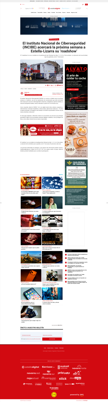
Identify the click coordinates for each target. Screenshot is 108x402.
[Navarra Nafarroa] (54, 388)
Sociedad (53, 12)
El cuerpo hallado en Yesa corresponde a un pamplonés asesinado (76, 278)
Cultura (49, 12)
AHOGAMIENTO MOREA (39, 1)
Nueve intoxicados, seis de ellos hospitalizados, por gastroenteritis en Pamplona (75, 266)
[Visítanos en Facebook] (20, 4)
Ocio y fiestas (58, 12)
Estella (22, 88)
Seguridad (54, 351)
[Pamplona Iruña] (80, 384)
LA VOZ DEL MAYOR (75, 1)
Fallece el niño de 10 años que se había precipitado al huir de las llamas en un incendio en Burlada (76, 258)
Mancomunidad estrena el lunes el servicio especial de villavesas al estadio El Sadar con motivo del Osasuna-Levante (76, 282)
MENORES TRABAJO (52, 1)
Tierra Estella (39, 12)
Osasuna (68, 12)
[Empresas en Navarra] (28, 384)
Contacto (56, 348)
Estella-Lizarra (33, 12)
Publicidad (61, 348)
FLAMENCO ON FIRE (63, 1)
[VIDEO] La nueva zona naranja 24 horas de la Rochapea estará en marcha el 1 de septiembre (76, 271)
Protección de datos (61, 351)
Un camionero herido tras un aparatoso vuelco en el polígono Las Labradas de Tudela (77, 263)
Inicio (45, 348)
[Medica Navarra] (38, 384)
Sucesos (64, 12)
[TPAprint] (69, 384)
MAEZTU (57, 1)
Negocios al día (74, 12)
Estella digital (54, 39)
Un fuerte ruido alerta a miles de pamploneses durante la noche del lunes (76, 255)
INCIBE (25, 88)
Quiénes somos (50, 348)
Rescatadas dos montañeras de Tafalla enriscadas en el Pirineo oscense (75, 275)
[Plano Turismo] (59, 384)
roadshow (30, 88)
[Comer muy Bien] (49, 384)
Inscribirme (52, 339)
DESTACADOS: (32, 1)
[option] (54, 8)
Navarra (45, 12)
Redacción (27, 92)
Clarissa (34, 88)
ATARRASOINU (46, 1)
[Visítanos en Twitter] (22, 4)
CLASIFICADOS (68, 1)
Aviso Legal (45, 351)
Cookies (49, 351)
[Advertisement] (76, 229)
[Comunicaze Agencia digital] (54, 356)
